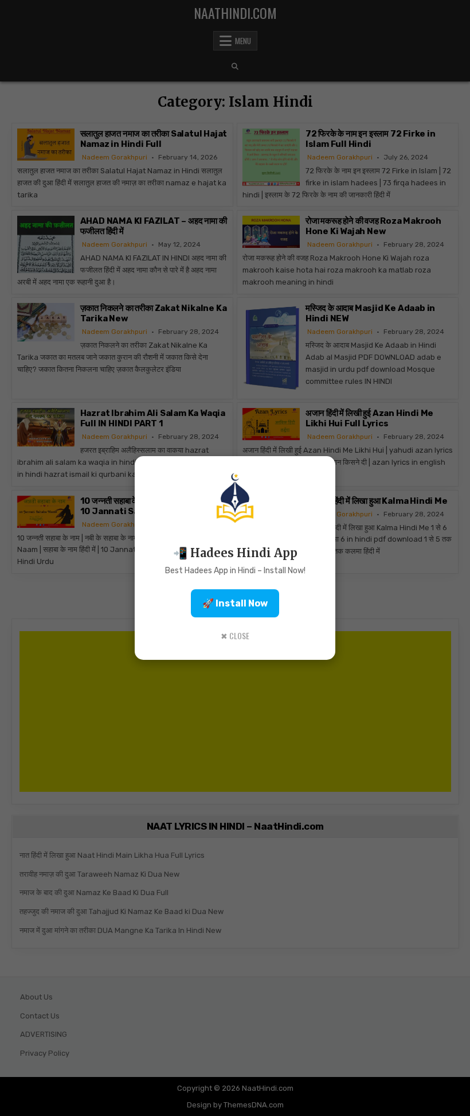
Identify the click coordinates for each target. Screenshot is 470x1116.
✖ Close (235, 635)
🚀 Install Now (235, 603)
